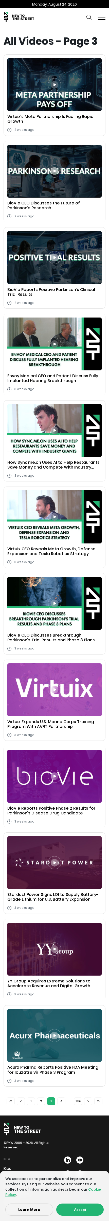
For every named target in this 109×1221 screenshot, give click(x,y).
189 (78, 1101)
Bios (7, 1168)
